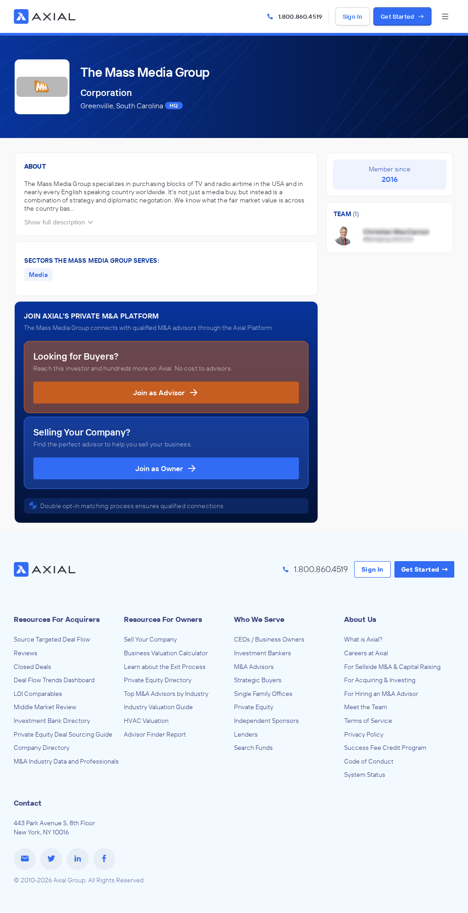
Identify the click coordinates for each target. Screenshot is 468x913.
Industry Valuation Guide (158, 707)
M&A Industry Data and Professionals (66, 761)
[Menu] (445, 16)
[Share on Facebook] (104, 859)
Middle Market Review (45, 707)
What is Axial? (363, 639)
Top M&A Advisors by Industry (166, 694)
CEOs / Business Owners (269, 639)
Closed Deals (32, 667)
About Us (360, 619)
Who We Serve (259, 619)
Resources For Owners (163, 619)
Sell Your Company (150, 639)
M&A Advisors (254, 667)
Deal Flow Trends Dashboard (54, 680)
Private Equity (253, 707)
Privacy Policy (363, 734)
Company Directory (41, 747)
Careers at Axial (366, 653)
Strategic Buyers (258, 680)
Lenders (246, 734)
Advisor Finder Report (155, 734)
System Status (364, 774)
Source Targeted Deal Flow (52, 639)
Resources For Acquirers (57, 619)
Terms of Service (368, 721)
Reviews (25, 653)
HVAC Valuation (146, 721)
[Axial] (46, 16)
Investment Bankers (262, 653)
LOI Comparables (38, 694)
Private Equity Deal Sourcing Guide (63, 734)
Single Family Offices (263, 694)
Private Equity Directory (157, 680)
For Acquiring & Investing (379, 680)
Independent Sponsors (266, 721)
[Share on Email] (25, 859)
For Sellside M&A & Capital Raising (392, 667)
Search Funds (253, 747)
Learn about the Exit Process (165, 667)
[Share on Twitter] (51, 859)
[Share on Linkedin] (78, 859)
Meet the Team (365, 707)
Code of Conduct (369, 761)
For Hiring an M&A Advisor (381, 694)
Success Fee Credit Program (385, 747)
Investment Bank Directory (52, 721)
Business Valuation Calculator (166, 653)
